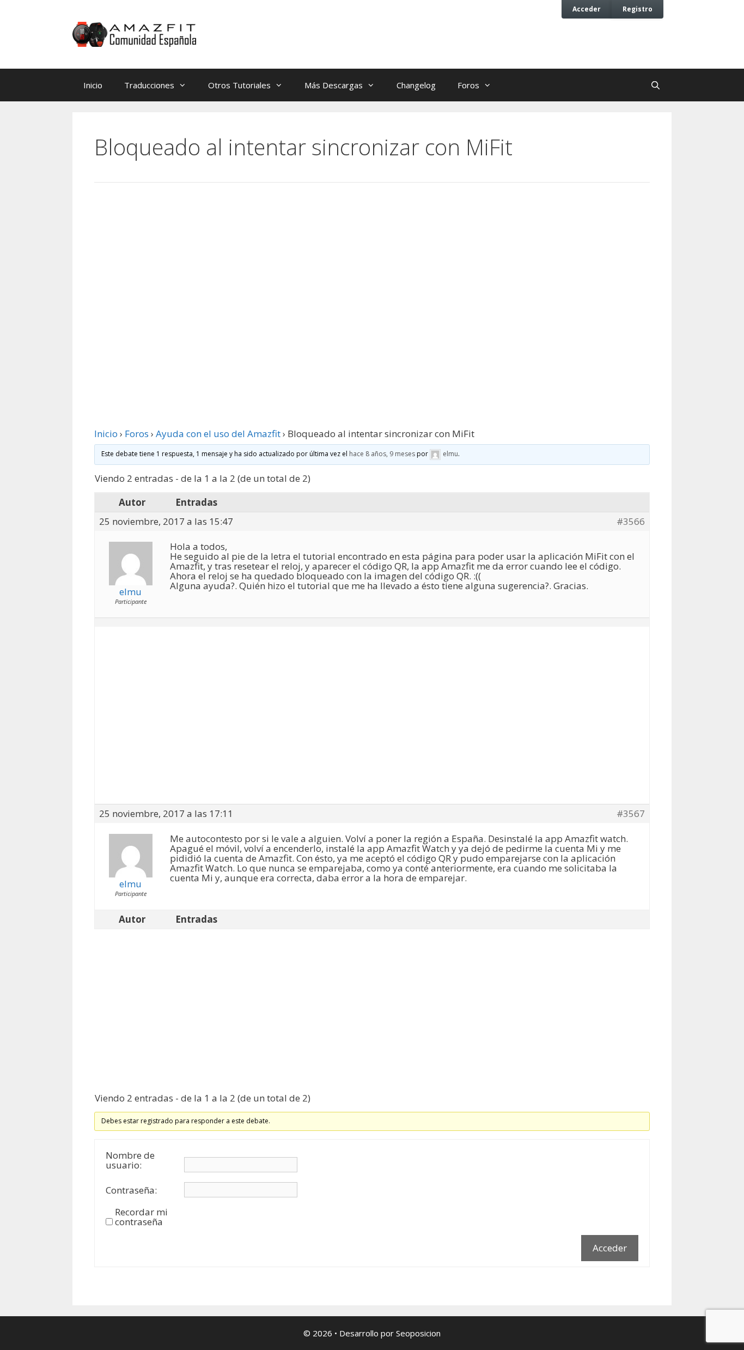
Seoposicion (418, 1333)
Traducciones (149, 85)
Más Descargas (333, 85)
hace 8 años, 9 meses (382, 453)
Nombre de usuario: (130, 1160)
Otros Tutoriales (239, 85)
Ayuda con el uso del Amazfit (218, 433)
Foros (468, 85)
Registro (637, 8)
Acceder (586, 8)
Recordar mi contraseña (141, 1217)
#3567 (631, 814)
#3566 (631, 521)
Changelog (416, 85)
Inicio (92, 85)
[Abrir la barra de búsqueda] (655, 85)
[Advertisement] (372, 280)
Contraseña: (131, 1190)
